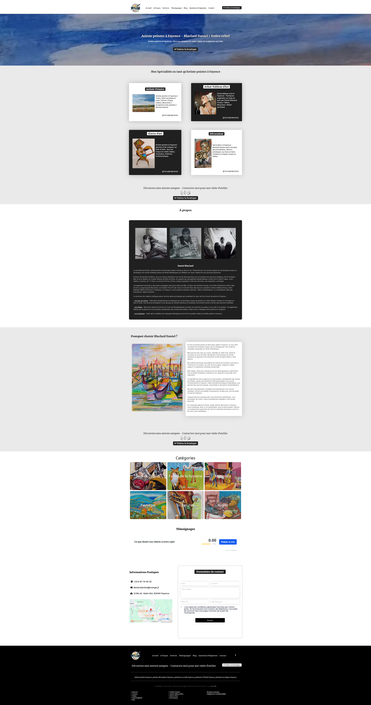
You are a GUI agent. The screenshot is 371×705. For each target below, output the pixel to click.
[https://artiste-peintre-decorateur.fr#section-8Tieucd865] (235, 655)
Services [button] (166, 8)
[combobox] (213, 602)
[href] (150, 611)
